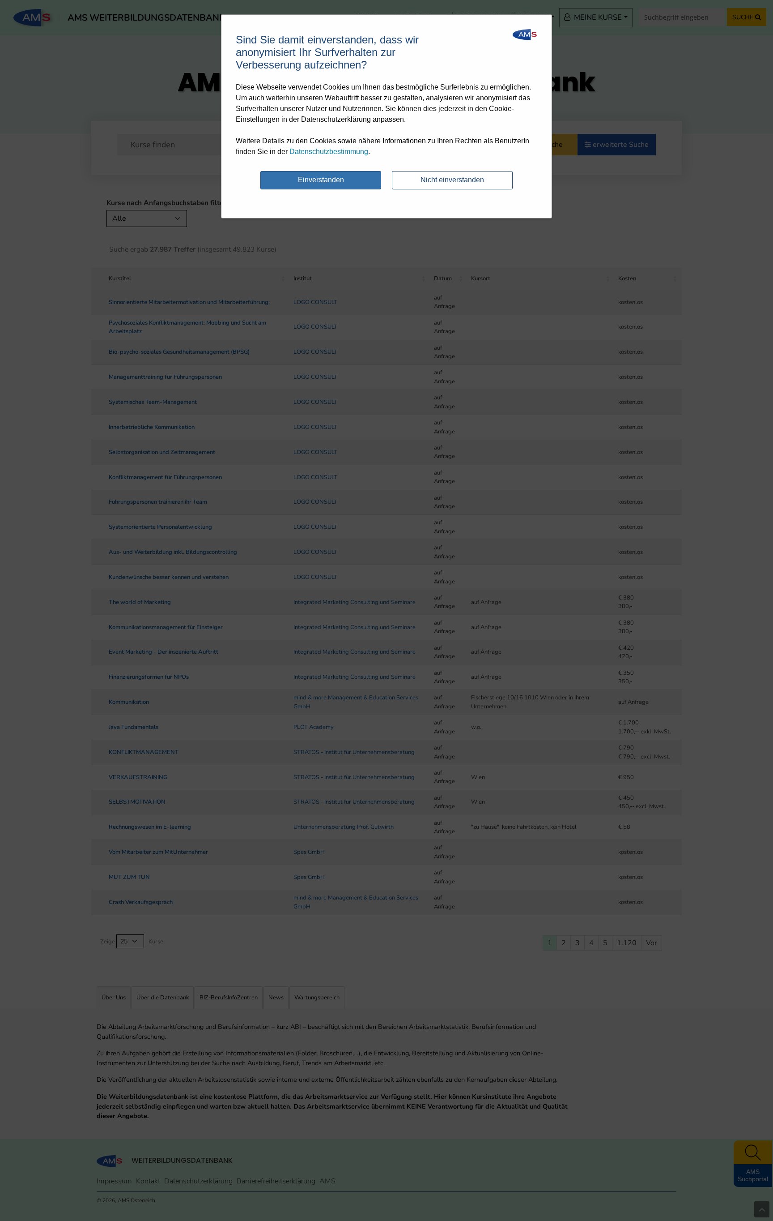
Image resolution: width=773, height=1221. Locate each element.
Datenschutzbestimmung (328, 151)
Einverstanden (321, 180)
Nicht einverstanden (452, 180)
